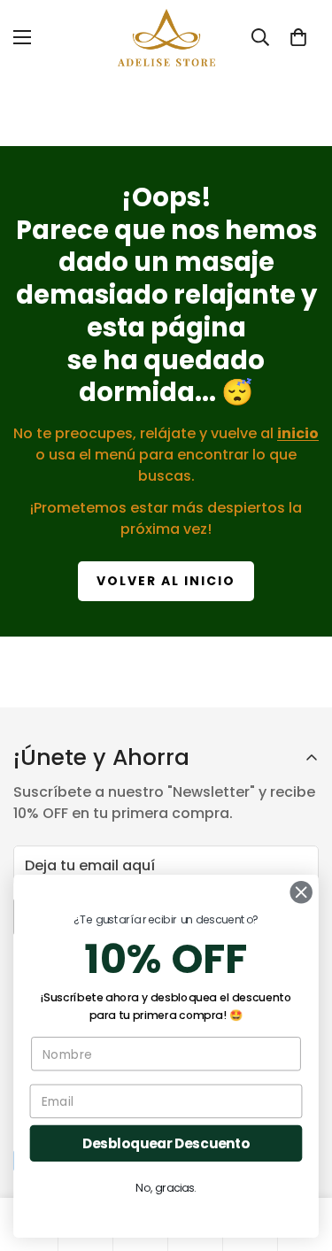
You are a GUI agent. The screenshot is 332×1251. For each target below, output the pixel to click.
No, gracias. (165, 1188)
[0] (298, 37)
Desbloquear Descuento (165, 1143)
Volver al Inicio (166, 581)
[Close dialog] (301, 892)
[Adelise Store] (166, 37)
